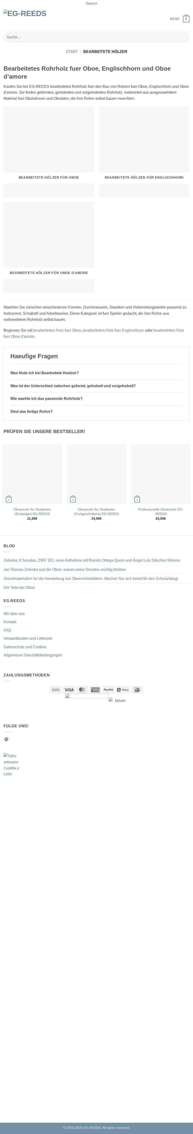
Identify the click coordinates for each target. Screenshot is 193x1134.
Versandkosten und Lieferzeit (28, 638)
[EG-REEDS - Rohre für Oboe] (28, 19)
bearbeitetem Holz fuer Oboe (57, 330)
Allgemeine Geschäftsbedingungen (33, 655)
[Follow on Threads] (35, 739)
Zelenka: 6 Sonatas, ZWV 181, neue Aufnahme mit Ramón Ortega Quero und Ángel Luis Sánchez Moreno (92, 560)
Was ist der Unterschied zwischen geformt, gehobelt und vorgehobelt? (73, 386)
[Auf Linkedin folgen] (41, 739)
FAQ (7, 630)
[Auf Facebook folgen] (12, 739)
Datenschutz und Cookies (25, 647)
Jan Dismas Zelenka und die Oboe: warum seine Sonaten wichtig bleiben (65, 569)
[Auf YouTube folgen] (46, 739)
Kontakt (10, 622)
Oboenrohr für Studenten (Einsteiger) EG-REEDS (32, 511)
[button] (171, 19)
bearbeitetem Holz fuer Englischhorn (113, 330)
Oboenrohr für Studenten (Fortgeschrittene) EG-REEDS (96, 511)
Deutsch (91, 3)
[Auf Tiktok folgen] (23, 739)
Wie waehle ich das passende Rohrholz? (46, 399)
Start (72, 52)
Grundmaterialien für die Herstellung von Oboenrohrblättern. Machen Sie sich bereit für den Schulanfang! (91, 579)
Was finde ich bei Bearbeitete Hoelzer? (44, 373)
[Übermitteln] (184, 37)
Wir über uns (14, 614)
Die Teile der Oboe (19, 588)
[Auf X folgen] (29, 739)
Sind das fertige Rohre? (31, 412)
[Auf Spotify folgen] (6, 739)
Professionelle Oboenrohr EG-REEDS (160, 511)
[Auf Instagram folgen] (18, 739)
